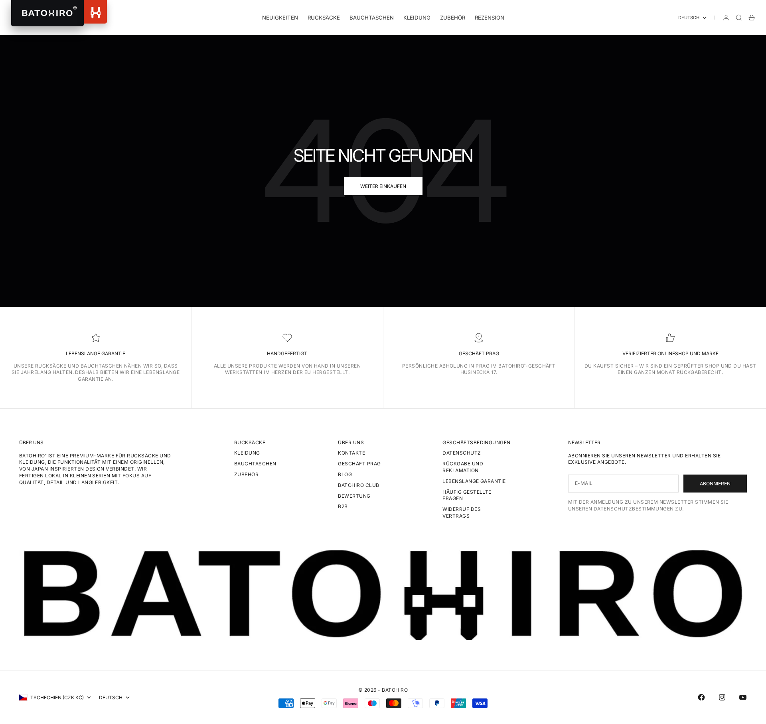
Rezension (489, 17)
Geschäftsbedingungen (476, 442)
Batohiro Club (358, 485)
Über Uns (351, 442)
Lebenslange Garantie (474, 481)
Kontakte (351, 453)
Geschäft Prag (359, 464)
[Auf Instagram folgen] (722, 697)
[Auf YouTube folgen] (743, 697)
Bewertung (354, 496)
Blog (345, 474)
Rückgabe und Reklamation (462, 467)
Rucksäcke (324, 17)
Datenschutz (461, 453)
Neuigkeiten (280, 17)
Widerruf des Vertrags (461, 512)
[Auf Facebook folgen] (701, 697)
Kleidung (416, 17)
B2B (342, 506)
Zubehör (452, 17)
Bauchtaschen (371, 17)
